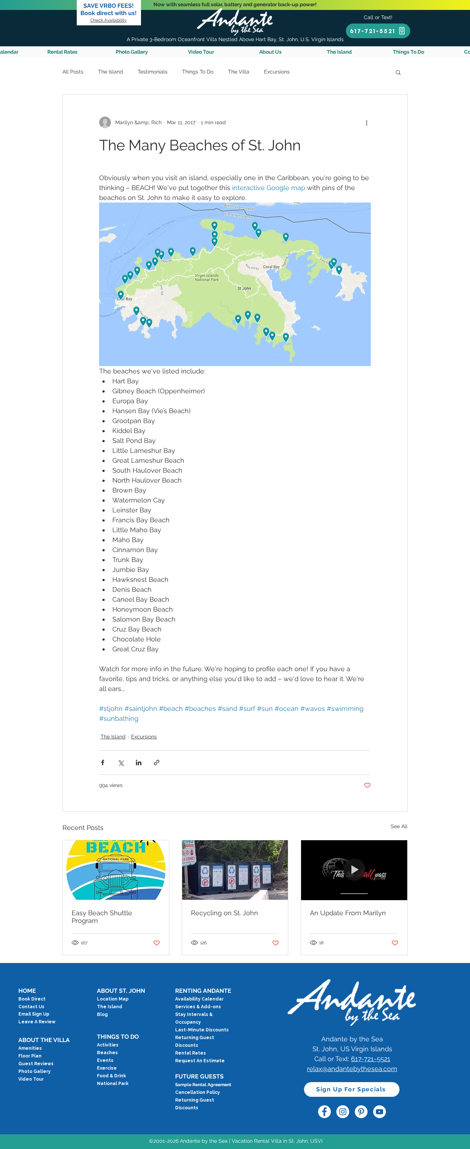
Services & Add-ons (198, 1006)
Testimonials (152, 72)
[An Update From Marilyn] (354, 870)
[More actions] (366, 122)
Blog (102, 1014)
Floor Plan (29, 1056)
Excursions (277, 72)
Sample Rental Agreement (203, 1084)
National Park (113, 1083)
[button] (398, 72)
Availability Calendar (199, 999)
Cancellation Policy (197, 1092)
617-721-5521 (370, 1059)
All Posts (72, 72)
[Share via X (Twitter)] (120, 762)
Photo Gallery (34, 1071)
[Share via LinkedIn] (138, 762)
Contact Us (31, 1006)
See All (399, 826)
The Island (110, 72)
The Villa (238, 72)
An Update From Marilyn (348, 913)
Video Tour (31, 1079)
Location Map (113, 999)
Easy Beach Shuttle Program (102, 916)
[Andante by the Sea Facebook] (324, 1111)
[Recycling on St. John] (235, 870)
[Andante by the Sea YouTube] (379, 1111)
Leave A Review (36, 1021)
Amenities (30, 1048)
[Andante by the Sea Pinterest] (361, 1111)
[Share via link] (156, 762)
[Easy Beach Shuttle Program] (116, 870)
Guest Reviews (36, 1063)
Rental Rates (190, 1053)
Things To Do (197, 72)
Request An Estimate (200, 1060)
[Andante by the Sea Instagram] (342, 1111)
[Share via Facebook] (102, 762)
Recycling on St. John (224, 913)
